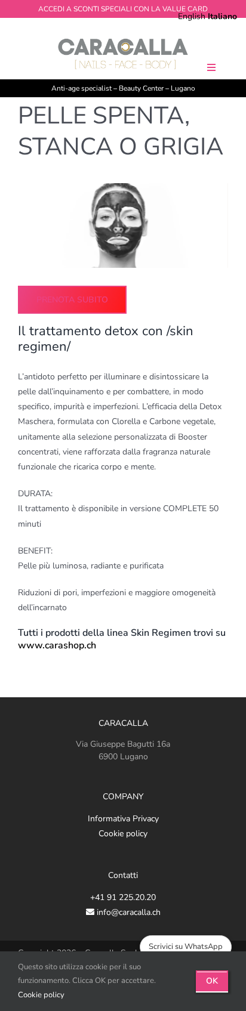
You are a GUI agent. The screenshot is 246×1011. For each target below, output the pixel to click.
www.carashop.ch (57, 645)
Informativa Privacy (123, 818)
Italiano (222, 16)
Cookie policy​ (41, 995)
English (191, 16)
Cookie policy (123, 833)
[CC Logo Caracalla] (123, 39)
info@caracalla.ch (127, 912)
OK (212, 981)
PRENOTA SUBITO (72, 299)
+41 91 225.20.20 (123, 897)
